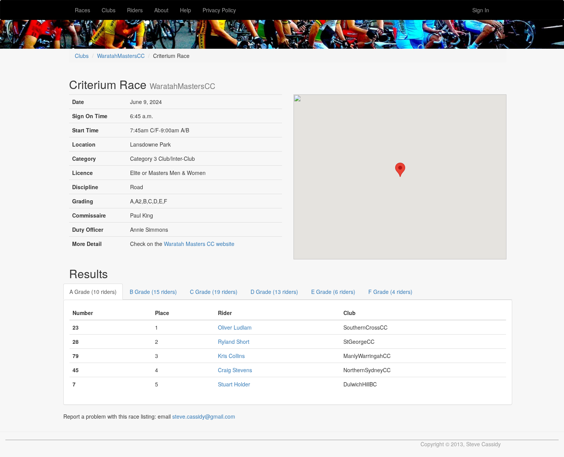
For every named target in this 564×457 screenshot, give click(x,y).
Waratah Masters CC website (199, 243)
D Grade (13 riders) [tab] (274, 291)
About (161, 10)
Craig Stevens (235, 370)
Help (185, 10)
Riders (135, 10)
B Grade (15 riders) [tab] (153, 291)
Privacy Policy (219, 10)
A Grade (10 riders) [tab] (93, 291)
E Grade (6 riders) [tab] (333, 291)
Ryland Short (233, 341)
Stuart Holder (234, 384)
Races (82, 10)
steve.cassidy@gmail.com (203, 416)
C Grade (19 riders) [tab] (213, 291)
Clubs (108, 10)
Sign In (480, 10)
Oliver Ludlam (235, 327)
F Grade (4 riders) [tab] (390, 291)
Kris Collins (231, 356)
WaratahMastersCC (121, 55)
